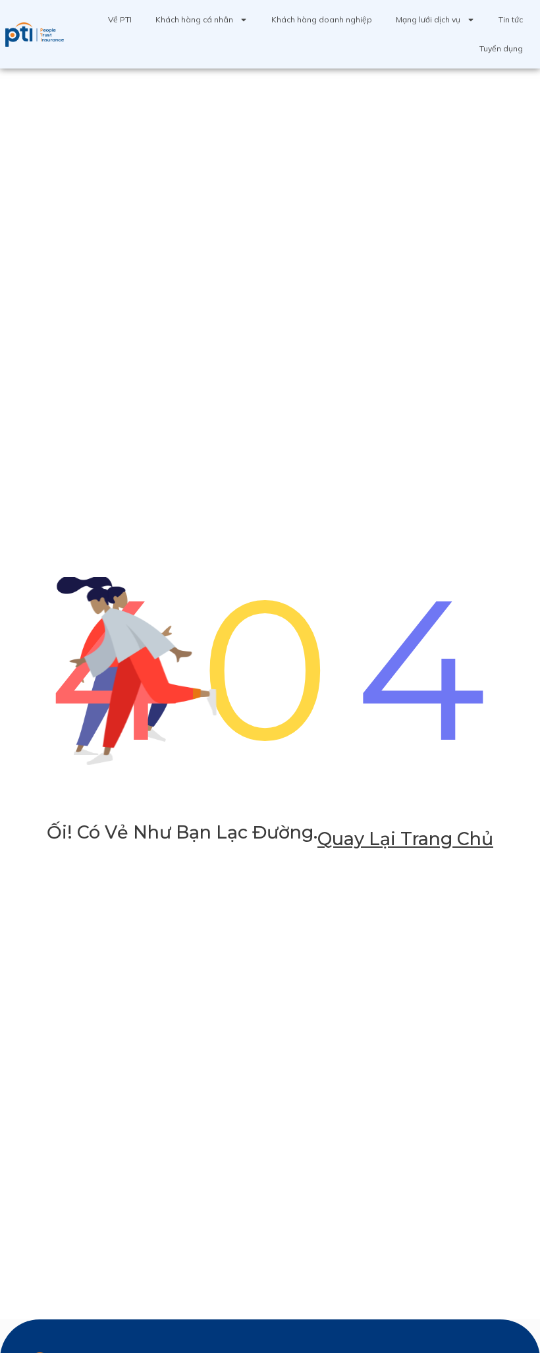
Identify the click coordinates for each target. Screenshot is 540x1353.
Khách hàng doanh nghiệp (321, 19)
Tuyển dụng (501, 48)
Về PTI (120, 19)
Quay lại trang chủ (405, 839)
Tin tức (511, 19)
